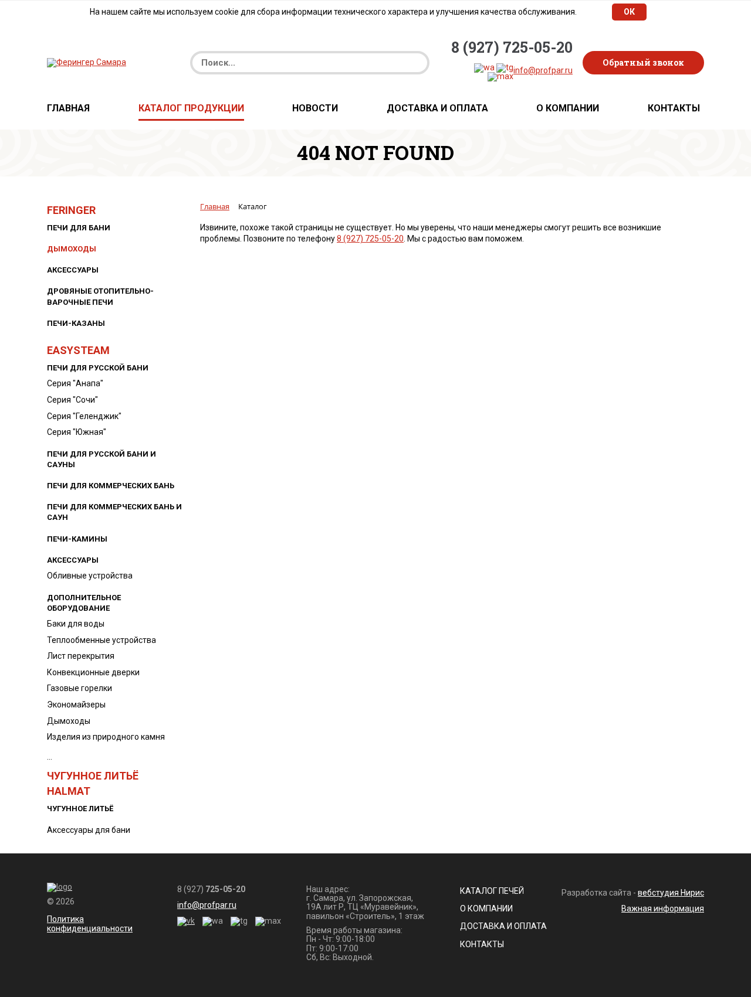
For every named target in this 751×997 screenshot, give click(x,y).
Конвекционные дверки (93, 672)
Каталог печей (492, 891)
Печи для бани (78, 227)
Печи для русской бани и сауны (101, 459)
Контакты (674, 108)
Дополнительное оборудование (84, 603)
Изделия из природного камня (106, 736)
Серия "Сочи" (72, 399)
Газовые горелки (79, 688)
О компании (567, 108)
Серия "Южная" (76, 432)
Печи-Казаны (76, 323)
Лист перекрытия (80, 656)
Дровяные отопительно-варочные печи (100, 296)
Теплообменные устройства (101, 640)
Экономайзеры (76, 704)
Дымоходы (71, 248)
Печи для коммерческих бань (110, 485)
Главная (68, 108)
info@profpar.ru (543, 70)
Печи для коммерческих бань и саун (114, 512)
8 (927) (211, 889)
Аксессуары (73, 270)
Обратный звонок (643, 62)
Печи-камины (77, 539)
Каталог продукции (191, 108)
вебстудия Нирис (671, 892)
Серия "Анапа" (75, 383)
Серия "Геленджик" (84, 416)
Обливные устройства (90, 575)
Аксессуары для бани (88, 830)
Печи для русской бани (97, 367)
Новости (315, 108)
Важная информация (662, 908)
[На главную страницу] (86, 62)
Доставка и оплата (437, 108)
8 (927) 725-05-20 (512, 47)
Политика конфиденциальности (90, 923)
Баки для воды (75, 623)
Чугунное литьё (80, 808)
